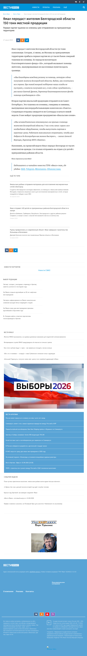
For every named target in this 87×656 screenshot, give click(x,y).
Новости (35, 7)
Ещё (65, 7)
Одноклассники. (54, 169)
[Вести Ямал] (11, 7)
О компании (8, 591)
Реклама (56, 7)
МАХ (23, 169)
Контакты (30, 591)
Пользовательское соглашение (58, 583)
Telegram (30, 169)
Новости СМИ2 (44, 270)
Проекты (46, 7)
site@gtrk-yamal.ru (35, 572)
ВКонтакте (40, 169)
